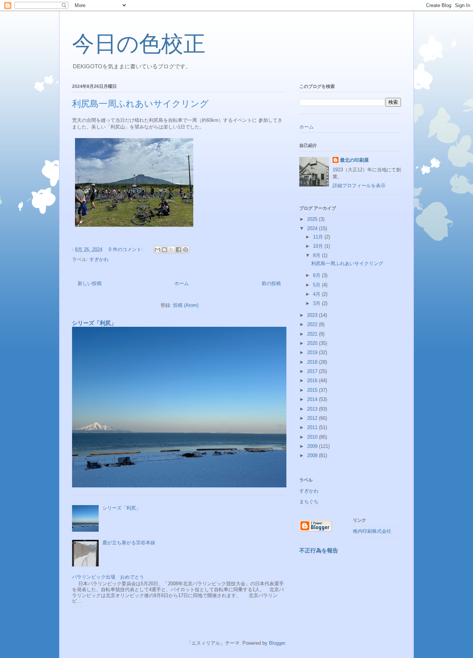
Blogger (277, 643)
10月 (318, 246)
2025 (313, 219)
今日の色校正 (138, 44)
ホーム (181, 283)
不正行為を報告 (318, 550)
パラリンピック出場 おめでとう (108, 577)
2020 (313, 343)
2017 (313, 371)
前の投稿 (271, 283)
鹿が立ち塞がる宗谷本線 (128, 542)
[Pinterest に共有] (185, 249)
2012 (313, 418)
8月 (317, 255)
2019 (313, 352)
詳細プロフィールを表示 (359, 185)
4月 (317, 294)
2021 (313, 334)
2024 (313, 228)
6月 (317, 275)
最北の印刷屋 (354, 160)
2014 (313, 399)
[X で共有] (171, 249)
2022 (313, 324)
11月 (318, 237)
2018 (313, 362)
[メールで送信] (157, 249)
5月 (317, 285)
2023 (313, 315)
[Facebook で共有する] (178, 249)
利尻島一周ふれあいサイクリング (140, 104)
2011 (313, 427)
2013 (313, 409)
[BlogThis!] (164, 249)
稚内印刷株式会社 (372, 531)
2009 (313, 446)
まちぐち (309, 501)
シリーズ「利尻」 (94, 323)
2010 (313, 437)
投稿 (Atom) (185, 305)
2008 (313, 455)
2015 (313, 390)
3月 (317, 303)
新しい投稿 (90, 283)
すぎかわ (99, 259)
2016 (313, 380)
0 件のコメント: (126, 249)
